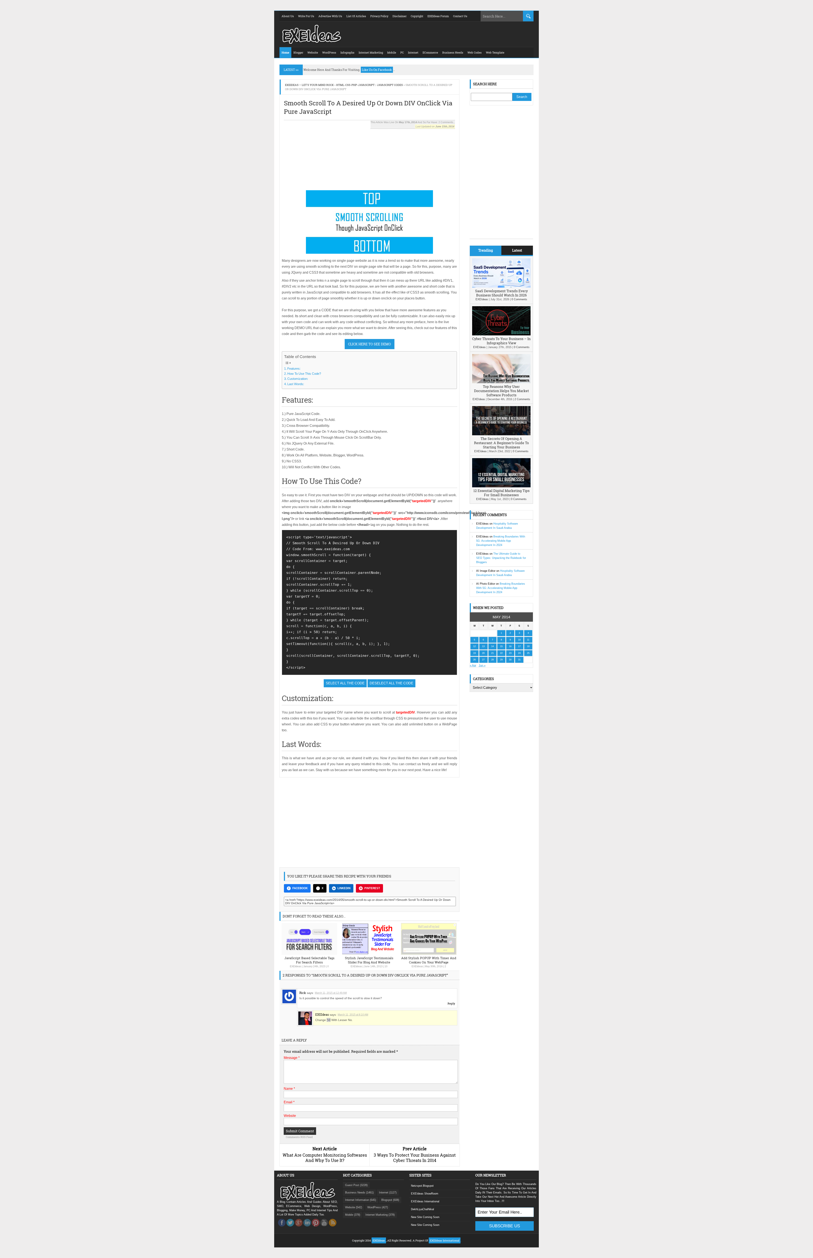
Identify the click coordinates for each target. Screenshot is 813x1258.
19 (474, 653)
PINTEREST (372, 888)
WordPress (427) (377, 1207)
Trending (485, 250)
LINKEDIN (343, 888)
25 (528, 653)
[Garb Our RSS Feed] (332, 1227)
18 (528, 646)
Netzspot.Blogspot (422, 1185)
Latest (517, 250)
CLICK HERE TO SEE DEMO (369, 344)
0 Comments (519, 299)
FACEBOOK (300, 888)
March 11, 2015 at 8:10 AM (353, 1014)
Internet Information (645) (360, 1200)
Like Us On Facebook (377, 70)
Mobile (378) (352, 1214)
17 (519, 646)
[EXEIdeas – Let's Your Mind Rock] (311, 43)
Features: (293, 368)
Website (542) (353, 1207)
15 (501, 646)
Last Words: (295, 384)
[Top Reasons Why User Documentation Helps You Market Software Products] (501, 382)
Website (290, 1115)
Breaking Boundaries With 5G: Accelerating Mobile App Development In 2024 (500, 541)
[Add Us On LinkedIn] (307, 1227)
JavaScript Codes (390, 85)
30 (510, 659)
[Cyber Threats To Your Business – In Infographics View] (501, 334)
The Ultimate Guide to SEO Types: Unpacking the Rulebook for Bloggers (501, 558)
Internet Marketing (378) (380, 1214)
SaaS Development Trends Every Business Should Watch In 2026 (501, 293)
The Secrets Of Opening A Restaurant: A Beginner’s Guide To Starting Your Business (501, 442)
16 (510, 646)
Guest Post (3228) (356, 1185)
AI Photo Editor (485, 583)
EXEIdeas (295, 966)
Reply (451, 1003)
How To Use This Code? (304, 373)
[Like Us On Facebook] (282, 1227)
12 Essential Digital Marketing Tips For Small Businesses (501, 492)
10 (385, 966)
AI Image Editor (485, 570)
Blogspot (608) (390, 1200)
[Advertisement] (369, 158)
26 (474, 659)
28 (492, 659)
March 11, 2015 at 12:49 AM (331, 992)
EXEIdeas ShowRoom (424, 1193)
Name (289, 1088)
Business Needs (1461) (359, 1192)
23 (510, 653)
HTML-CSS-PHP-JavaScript (355, 85)
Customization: (297, 378)
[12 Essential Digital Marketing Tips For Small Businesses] (501, 486)
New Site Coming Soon (425, 1217)
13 (483, 646)
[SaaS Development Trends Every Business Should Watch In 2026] (501, 286)
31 (519, 659)
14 (492, 646)
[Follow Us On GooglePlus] (299, 1227)
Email (289, 1102)
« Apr (473, 665)
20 (483, 653)
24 (519, 653)
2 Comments (522, 399)
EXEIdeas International (425, 1201)
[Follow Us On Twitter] (290, 1227)
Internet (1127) (388, 1192)
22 (501, 653)
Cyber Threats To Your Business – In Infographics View (501, 340)
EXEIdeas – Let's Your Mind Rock (309, 85)
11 (528, 639)
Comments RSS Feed (299, 1137)
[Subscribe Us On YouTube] (324, 1227)
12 (474, 646)
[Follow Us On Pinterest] (315, 1227)
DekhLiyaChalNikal (422, 1209)
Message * (292, 1058)
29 (501, 659)
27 (483, 659)
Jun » (482, 665)
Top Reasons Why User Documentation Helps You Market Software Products (501, 390)
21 (492, 653)
